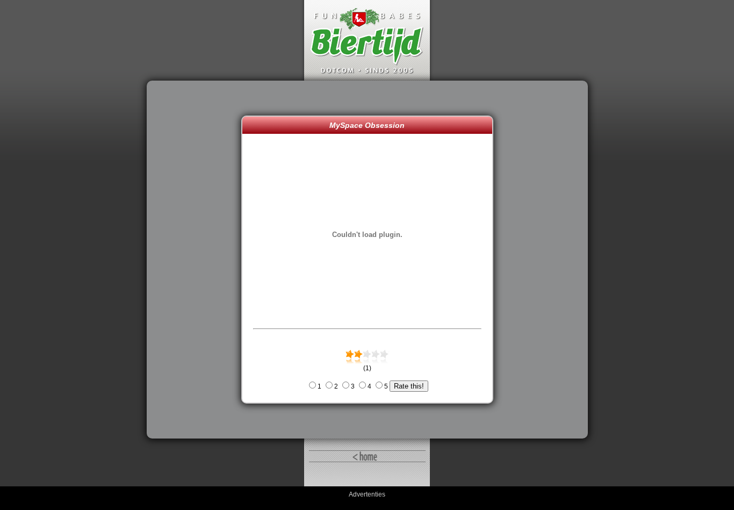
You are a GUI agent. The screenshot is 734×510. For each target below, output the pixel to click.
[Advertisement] (196, 259)
